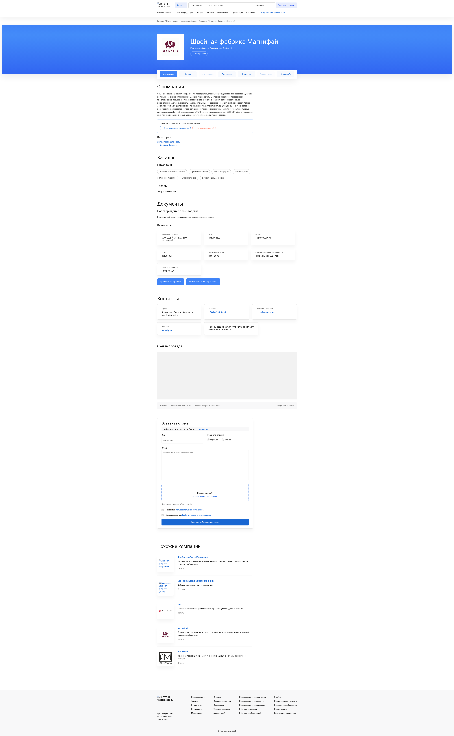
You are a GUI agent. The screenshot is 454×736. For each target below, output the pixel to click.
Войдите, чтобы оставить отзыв (205, 522)
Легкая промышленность (168, 142)
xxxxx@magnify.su (265, 312)
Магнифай (183, 628)
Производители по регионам (252, 705)
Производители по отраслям (251, 701)
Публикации (237, 12)
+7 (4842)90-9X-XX (217, 312)
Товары (199, 12)
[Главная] (165, 5)
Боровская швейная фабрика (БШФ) (196, 581)
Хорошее (214, 440)
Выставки (250, 12)
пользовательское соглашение (189, 510)
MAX (172, 705)
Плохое (228, 440)
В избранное (200, 53)
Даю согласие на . (188, 515)
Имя (163, 435)
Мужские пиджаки (167, 178)
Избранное (291, 12)
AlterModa (183, 651)
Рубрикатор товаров (248, 709)
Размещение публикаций (285, 705)
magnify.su (167, 330)
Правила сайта (280, 709)
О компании (168, 74)
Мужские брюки (189, 178)
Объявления (222, 12)
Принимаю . (185, 510)
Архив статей (219, 713)
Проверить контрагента (170, 282)
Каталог (188, 74)
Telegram (165, 705)
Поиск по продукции (184, 12)
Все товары (219, 705)
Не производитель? (205, 128)
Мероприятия (197, 713)
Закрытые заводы (222, 709)
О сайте (277, 697)
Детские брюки (241, 172)
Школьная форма (221, 172)
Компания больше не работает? (203, 282)
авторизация (202, 429)
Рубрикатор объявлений (250, 713)
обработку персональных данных (196, 515)
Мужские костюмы (199, 172)
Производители (164, 12)
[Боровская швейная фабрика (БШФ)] (165, 587)
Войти (296, 12)
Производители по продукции (252, 697)
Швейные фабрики (168, 145)
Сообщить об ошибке (284, 405)
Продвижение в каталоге (285, 701)
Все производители (222, 701)
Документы (227, 74)
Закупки (210, 12)
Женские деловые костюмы (172, 172)
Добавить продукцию (286, 5)
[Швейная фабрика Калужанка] (165, 564)
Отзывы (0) (286, 74)
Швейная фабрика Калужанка (193, 557)
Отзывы (217, 697)
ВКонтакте (159, 705)
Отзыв (164, 448)
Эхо (179, 604)
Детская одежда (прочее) (213, 178)
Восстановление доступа (285, 713)
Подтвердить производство (273, 12)
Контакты (246, 74)
